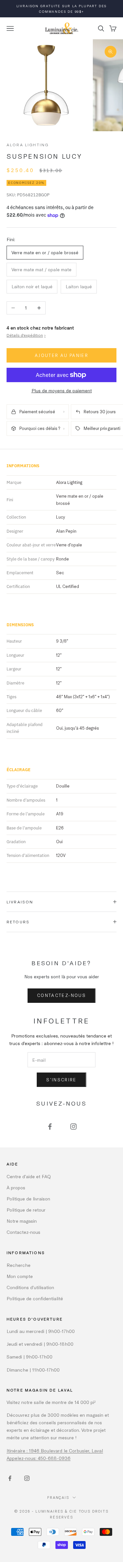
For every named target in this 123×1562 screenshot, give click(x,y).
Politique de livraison (28, 1198)
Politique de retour (26, 1210)
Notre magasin (22, 1221)
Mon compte (20, 1276)
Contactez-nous (61, 995)
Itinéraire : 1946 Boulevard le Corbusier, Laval (55, 1450)
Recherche (19, 1265)
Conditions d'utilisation (30, 1287)
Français (58, 1497)
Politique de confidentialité (35, 1298)
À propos (16, 1187)
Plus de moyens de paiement (61, 390)
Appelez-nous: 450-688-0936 (39, 1458)
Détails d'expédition (26, 335)
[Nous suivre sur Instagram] (73, 1126)
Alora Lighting (28, 144)
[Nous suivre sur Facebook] (50, 1126)
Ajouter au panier (61, 355)
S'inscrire (61, 1079)
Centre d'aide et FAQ (29, 1176)
